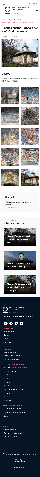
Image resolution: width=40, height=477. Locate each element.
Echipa (6, 335)
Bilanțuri (7, 382)
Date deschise (9, 397)
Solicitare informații (10, 371)
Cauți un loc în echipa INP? (13, 408)
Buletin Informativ (10, 375)
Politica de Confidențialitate (13, 433)
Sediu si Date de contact (12, 356)
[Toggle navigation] (37, 10)
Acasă (3, 19)
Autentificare (20, 467)
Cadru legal (8, 342)
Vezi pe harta (11, 207)
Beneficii (7, 416)
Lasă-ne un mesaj (10, 352)
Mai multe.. (7, 400)
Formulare (7, 393)
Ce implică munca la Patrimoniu (14, 412)
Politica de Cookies (10, 437)
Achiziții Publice (9, 386)
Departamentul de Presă (12, 359)
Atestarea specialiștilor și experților (15, 367)
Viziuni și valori (9, 331)
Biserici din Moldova (15, 19)
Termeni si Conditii (10, 429)
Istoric (6, 339)
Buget (6, 378)
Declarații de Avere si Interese (14, 389)
